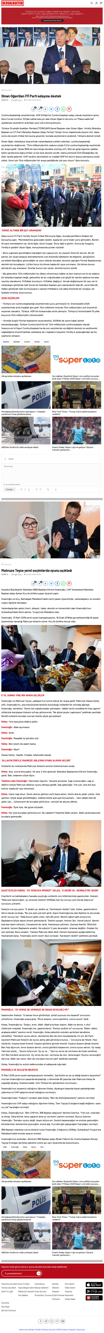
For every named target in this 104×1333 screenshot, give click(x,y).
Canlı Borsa (40, 1284)
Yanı (41, 1147)
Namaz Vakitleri (41, 1287)
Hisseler (55, 1291)
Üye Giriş (5, 1303)
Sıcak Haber (70, 1299)
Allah (5, 1147)
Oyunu (33, 1147)
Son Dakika (23, 1295)
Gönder (9, 489)
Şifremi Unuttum (8, 1310)
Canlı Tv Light (7, 1291)
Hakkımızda (23, 1330)
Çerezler (52, 1330)
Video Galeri (70, 1287)
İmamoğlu (15, 1147)
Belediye (16, 342)
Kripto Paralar (58, 1295)
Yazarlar (68, 1291)
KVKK (59, 1330)
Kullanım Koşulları (69, 1330)
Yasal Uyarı (81, 1330)
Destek (37, 342)
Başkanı (6, 342)
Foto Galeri (69, 1284)
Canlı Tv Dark (24, 1284)
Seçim (46, 342)
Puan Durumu (40, 1291)
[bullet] (40, 489)
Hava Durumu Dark (9, 1284)
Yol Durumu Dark (8, 1287)
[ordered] (36, 489)
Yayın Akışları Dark (26, 1287)
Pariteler (56, 1299)
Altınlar (55, 1284)
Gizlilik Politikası (42, 1330)
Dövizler (55, 1287)
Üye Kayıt (5, 1306)
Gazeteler (69, 1295)
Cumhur (27, 342)
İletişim (32, 1330)
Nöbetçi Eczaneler (26, 1291)
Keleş (25, 1147)
